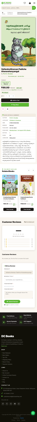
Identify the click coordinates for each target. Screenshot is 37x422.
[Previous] (29, 170)
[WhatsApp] (18, 403)
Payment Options (7, 364)
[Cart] (30, 3)
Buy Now (16, 104)
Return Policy (6, 362)
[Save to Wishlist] (3, 109)
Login (7, 304)
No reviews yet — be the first (16, 76)
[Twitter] (6, 403)
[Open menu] (34, 3)
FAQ (3, 379)
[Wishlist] (24, 3)
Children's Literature (10, 13)
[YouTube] (14, 403)
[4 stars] (11, 286)
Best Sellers (5, 355)
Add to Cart (16, 100)
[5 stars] (13, 286)
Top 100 (4, 357)
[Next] (33, 170)
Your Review (9, 289)
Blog (3, 382)
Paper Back (6, 83)
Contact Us (5, 377)
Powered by (18, 418)
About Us (5, 370)
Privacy (13, 420)
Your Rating (8, 283)
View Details (9, 209)
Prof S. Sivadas (8, 74)
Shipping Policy (6, 359)
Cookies (23, 420)
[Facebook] (2, 403)
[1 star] (5, 286)
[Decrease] (6, 96)
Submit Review (13, 301)
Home (3, 14)
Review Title (9, 276)
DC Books (7, 336)
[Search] (34, 8)
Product (7, 269)
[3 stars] (9, 286)
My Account (5, 373)
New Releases (6, 353)
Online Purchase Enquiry (9, 375)
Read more (4, 346)
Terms (18, 420)
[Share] (7, 109)
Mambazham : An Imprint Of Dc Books (20, 130)
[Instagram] (10, 403)
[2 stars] (7, 286)
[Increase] (13, 96)
